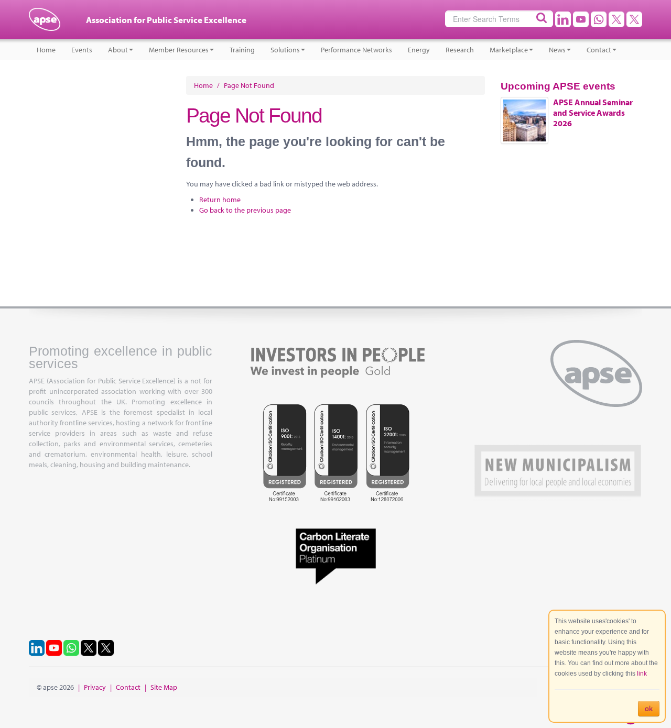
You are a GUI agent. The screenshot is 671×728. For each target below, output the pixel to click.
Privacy (95, 687)
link (642, 673)
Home (46, 49)
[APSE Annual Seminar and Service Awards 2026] (524, 120)
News (557, 49)
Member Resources (179, 49)
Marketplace (509, 49)
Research (460, 49)
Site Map (163, 687)
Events (81, 49)
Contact (599, 49)
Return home (220, 199)
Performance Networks (356, 49)
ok (649, 708)
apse (44, 23)
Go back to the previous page (245, 210)
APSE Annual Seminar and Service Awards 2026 (593, 112)
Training (242, 49)
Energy (419, 49)
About (118, 49)
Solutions (285, 49)
